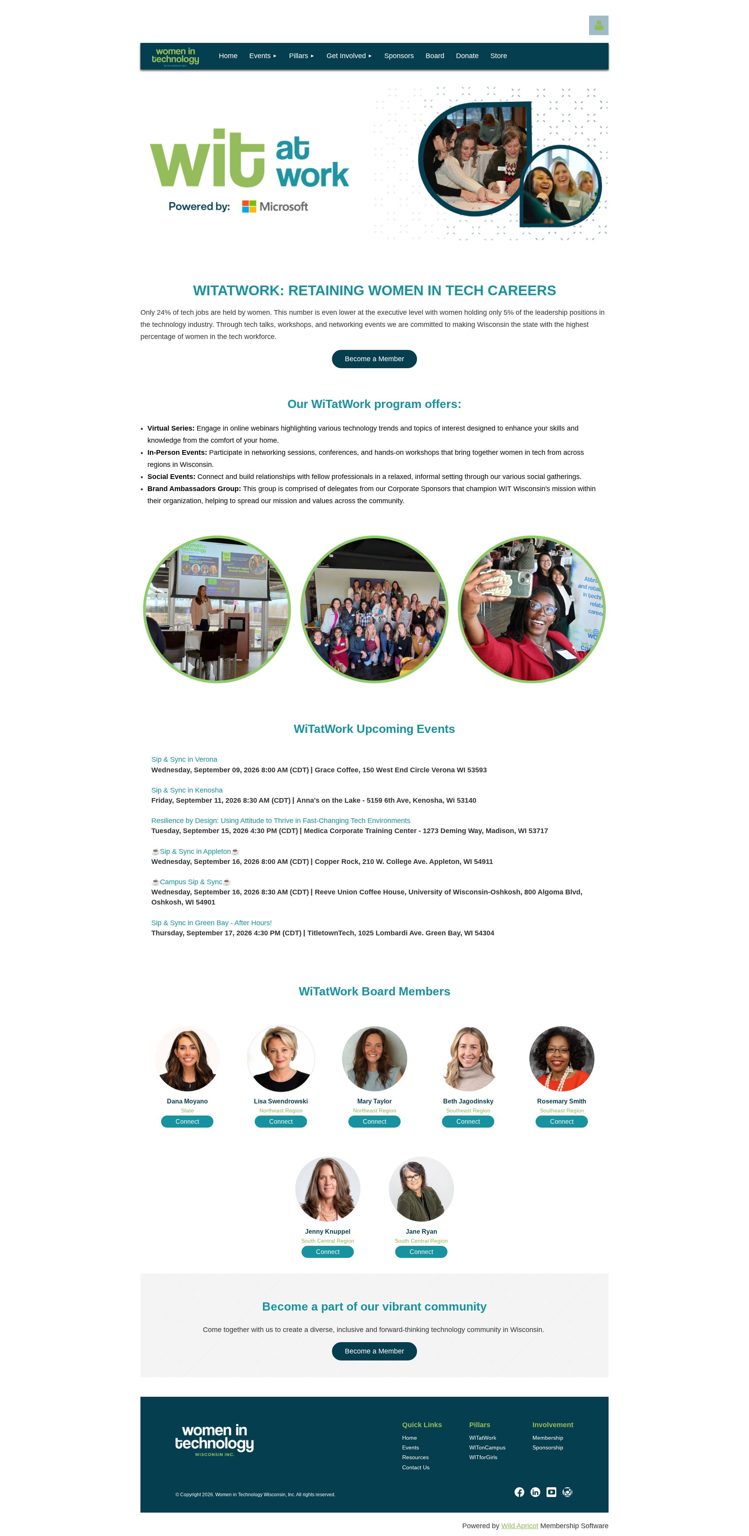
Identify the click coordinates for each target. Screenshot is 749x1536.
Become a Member (374, 359)
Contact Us (416, 1467)
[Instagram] (567, 1492)
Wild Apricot (519, 1526)
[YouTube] (551, 1492)
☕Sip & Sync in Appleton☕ (195, 851)
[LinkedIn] (535, 1492)
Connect (187, 1121)
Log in (599, 25)
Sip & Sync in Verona (184, 759)
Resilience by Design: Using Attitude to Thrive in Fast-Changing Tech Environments (280, 821)
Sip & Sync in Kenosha (187, 790)
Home (409, 1438)
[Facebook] (519, 1492)
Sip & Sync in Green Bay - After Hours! (211, 923)
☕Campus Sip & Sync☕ (191, 882)
